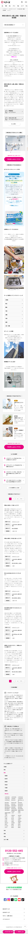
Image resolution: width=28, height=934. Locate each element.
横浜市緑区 (13, 807)
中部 (6, 311)
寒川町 (12, 818)
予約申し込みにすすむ (14, 159)
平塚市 (12, 819)
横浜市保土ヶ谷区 (21, 800)
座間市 (19, 819)
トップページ (5, 8)
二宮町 (6, 815)
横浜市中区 (13, 800)
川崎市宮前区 (20, 797)
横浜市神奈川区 (7, 807)
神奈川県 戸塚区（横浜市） (17, 671)
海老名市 (6, 822)
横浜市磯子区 (20, 805)
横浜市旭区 (20, 802)
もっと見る (13, 124)
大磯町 (6, 818)
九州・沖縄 (7, 326)
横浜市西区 (20, 807)
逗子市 (6, 827)
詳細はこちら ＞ (14, 205)
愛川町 (6, 821)
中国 (6, 318)
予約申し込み (21, 931)
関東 (6, 307)
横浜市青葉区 (20, 808)
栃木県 (6, 778)
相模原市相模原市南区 (21, 810)
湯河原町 (13, 822)
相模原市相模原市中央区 (14, 810)
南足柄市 (19, 815)
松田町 (12, 821)
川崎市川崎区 (7, 798)
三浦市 (12, 812)
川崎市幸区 (13, 798)
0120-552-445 (9, 931)
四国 (6, 322)
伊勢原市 (13, 815)
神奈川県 (6, 793)
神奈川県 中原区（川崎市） (17, 563)
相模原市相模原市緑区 (7, 813)
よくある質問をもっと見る (14, 487)
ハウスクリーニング (12, 8)
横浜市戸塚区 (13, 802)
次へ (21, 498)
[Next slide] (26, 143)
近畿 (6, 314)
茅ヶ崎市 (6, 825)
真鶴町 (19, 822)
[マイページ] (22, 2)
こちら (11, 289)
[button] (10, 151)
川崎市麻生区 (7, 800)
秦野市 (6, 824)
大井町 (12, 816)
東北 (6, 303)
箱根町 (12, 824)
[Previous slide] (4, 143)
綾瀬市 (19, 824)
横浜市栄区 (7, 804)
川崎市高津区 (20, 798)
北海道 (6, 299)
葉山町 (12, 825)
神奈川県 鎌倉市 (15, 528)
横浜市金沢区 (13, 808)
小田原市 (19, 818)
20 (17, 498)
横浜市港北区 (20, 804)
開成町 (19, 827)
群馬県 (6, 781)
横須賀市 (19, 821)
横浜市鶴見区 (7, 810)
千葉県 (6, 787)
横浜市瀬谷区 (13, 805)
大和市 (19, 816)
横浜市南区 (7, 802)
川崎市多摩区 (13, 797)
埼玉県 (6, 784)
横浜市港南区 (7, 805)
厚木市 (6, 816)
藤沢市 (19, 825)
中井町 (19, 812)
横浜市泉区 (13, 804)
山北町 (6, 819)
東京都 (6, 790)
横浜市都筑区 (7, 808)
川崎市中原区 (7, 797)
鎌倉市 (12, 827)
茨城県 (6, 775)
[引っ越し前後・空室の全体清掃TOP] (2, 6)
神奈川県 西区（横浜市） (16, 597)
